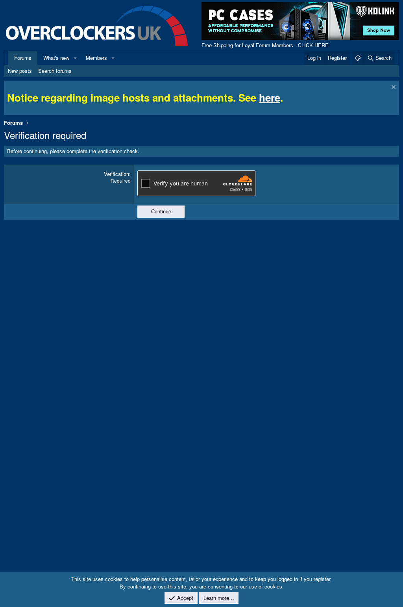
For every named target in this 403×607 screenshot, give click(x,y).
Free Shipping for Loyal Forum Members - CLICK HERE (265, 45)
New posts (20, 70)
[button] (75, 58)
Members (96, 57)
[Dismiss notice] (392, 88)
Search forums (55, 70)
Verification (116, 174)
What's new (56, 57)
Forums (22, 57)
